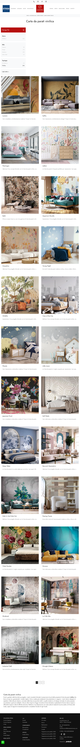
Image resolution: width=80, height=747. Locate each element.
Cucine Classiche (7, 722)
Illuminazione (25, 727)
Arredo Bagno (6, 735)
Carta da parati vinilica (49, 15)
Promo (67, 8)
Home (27, 15)
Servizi (56, 8)
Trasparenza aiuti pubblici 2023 (48, 734)
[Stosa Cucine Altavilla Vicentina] (6, 8)
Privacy (61, 737)
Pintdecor (4, 38)
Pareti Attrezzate (7, 731)
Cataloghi (19, 8)
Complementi (25, 729)
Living (4, 724)
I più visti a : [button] (5, 72)
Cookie (65, 737)
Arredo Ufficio (25, 734)
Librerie (5, 729)
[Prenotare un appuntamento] (38, 1)
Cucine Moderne (7, 720)
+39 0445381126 (65, 725)
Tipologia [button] (4, 61)
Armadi (24, 720)
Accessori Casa (33, 15)
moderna (4, 52)
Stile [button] (3, 45)
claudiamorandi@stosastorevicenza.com (68, 728)
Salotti (4, 733)
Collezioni (13, 8)
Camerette (24, 722)
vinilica (4, 65)
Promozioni (43, 727)
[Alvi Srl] (40, 8)
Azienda (51, 8)
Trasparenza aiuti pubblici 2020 (48, 732)
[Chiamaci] (34, 1)
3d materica (5, 63)
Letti (23, 718)
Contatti (72, 8)
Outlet (24, 8)
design (3, 50)
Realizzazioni (30, 8)
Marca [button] (3, 36)
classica (4, 47)
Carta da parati (40, 15)
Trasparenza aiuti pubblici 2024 (48, 736)
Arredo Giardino (26, 740)
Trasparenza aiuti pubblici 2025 (48, 738)
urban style (4, 54)
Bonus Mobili (62, 8)
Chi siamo (43, 720)
